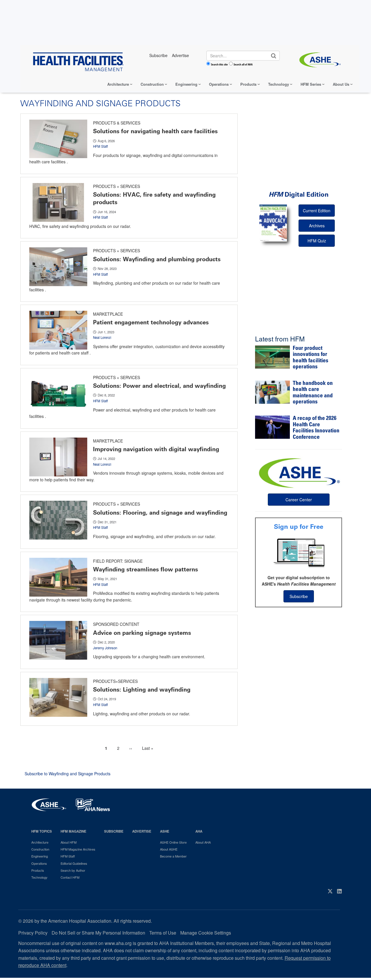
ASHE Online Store (173, 842)
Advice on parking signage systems (142, 632)
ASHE (164, 831)
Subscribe (299, 596)
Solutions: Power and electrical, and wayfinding (159, 385)
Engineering (186, 84)
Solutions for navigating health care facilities (155, 131)
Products (248, 84)
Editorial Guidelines (74, 863)
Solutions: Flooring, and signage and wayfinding (160, 512)
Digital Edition (299, 194)
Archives (317, 225)
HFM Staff (100, 146)
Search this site (219, 64)
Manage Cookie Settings (205, 932)
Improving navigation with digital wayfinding (156, 449)
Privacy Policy (33, 932)
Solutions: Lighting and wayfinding (141, 689)
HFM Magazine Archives (78, 849)
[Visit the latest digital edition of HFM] (273, 222)
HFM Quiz (317, 241)
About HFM (69, 842)
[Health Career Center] (298, 472)
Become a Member (173, 856)
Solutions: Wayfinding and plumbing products (157, 259)
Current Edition (316, 210)
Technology (278, 84)
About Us (341, 84)
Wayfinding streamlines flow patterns (145, 569)
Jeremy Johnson (105, 648)
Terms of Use (162, 932)
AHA (198, 831)
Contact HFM (70, 877)
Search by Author (73, 870)
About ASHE (168, 849)
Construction (152, 84)
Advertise (141, 831)
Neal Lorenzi (102, 337)
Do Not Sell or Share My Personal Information (98, 932)
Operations (219, 84)
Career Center (298, 499)
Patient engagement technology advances (151, 322)
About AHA (203, 842)
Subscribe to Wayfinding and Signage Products (67, 773)
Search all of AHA (243, 64)
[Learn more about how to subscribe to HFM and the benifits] (298, 552)
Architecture (118, 84)
